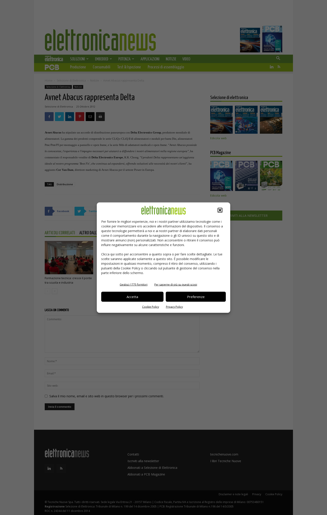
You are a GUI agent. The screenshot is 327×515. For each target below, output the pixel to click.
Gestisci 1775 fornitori (133, 284)
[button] (220, 210)
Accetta (132, 296)
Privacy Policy (174, 306)
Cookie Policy (150, 306)
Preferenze (196, 296)
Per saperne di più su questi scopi (175, 284)
